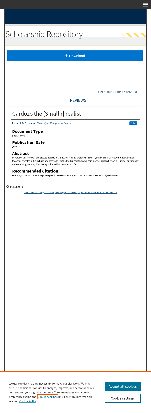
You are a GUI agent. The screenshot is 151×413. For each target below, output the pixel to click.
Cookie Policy (27, 401)
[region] (75, 392)
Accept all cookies (123, 386)
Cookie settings (48, 397)
